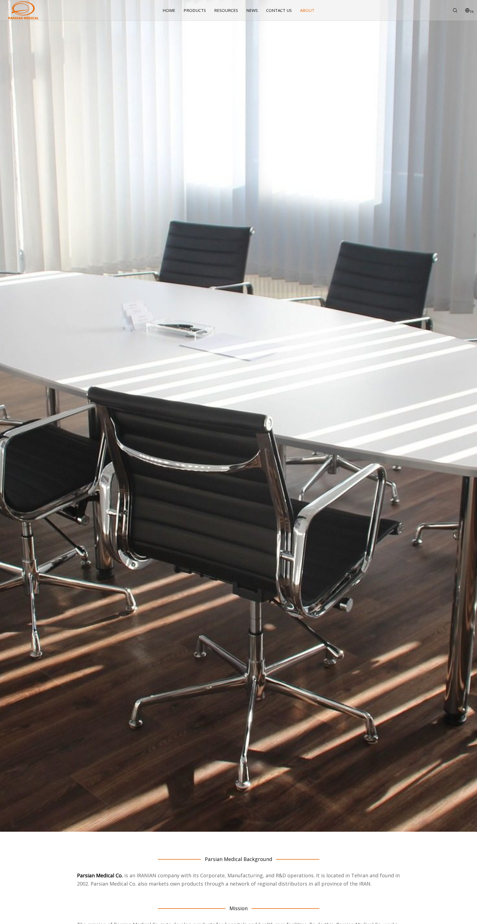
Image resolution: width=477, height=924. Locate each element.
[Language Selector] (464, 10)
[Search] (451, 10)
